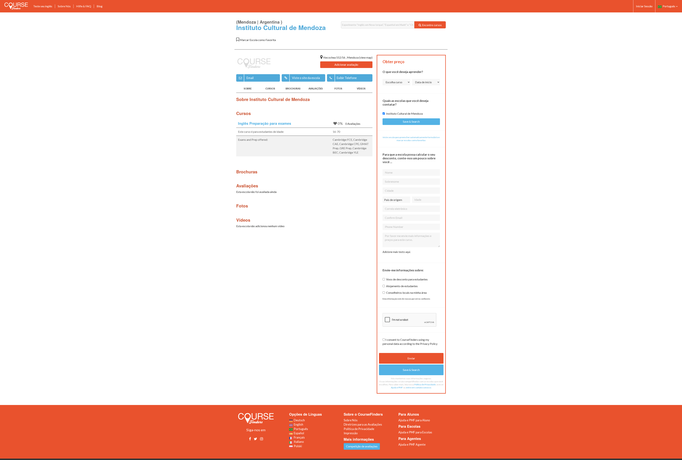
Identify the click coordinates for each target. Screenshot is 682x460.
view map (366, 57)
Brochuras (293, 88)
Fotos (338, 88)
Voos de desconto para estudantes (407, 279)
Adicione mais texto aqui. (397, 251)
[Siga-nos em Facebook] (250, 439)
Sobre (247, 88)
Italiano (298, 441)
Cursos (270, 88)
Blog (99, 6)
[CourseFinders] (16, 6)
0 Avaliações (352, 123)
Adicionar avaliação (346, 64)
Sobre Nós (64, 6)
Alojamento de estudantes (402, 286)
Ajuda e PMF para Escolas (415, 432)
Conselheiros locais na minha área (406, 292)
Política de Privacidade (425, 384)
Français (299, 437)
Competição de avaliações (362, 446)
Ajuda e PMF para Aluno (414, 420)
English (298, 424)
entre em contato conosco (418, 387)
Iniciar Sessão (644, 6)
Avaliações (315, 88)
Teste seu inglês (42, 6)
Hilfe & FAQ (83, 6)
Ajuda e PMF (397, 387)
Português (669, 6)
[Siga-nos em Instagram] (261, 439)
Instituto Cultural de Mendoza (404, 113)
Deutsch (299, 420)
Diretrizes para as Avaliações (363, 424)
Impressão (351, 433)
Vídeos (361, 88)
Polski (297, 446)
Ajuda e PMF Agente (412, 444)
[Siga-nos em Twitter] (255, 439)
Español (298, 433)
